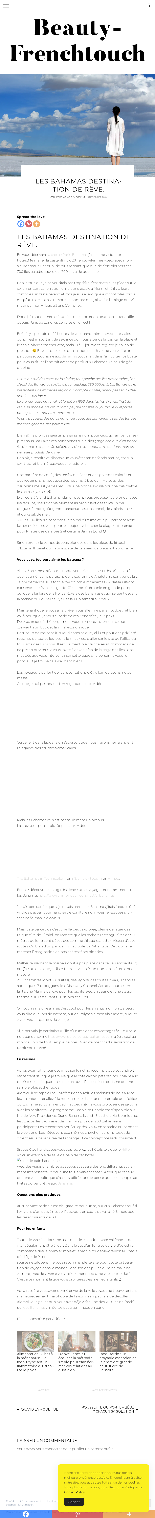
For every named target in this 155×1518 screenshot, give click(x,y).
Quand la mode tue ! (40, 1409)
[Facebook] (20, 223)
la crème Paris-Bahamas (67, 255)
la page (105, 650)
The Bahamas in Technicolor (40, 878)
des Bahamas (34, 1308)
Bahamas (69, 356)
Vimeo (113, 878)
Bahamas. (48, 644)
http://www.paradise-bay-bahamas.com (80, 1037)
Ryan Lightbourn (87, 878)
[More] (36, 223)
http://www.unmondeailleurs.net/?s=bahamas (76, 895)
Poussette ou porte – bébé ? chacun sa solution (108, 1409)
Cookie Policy (74, 1492)
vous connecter (49, 1449)
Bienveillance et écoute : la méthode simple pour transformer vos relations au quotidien (76, 1362)
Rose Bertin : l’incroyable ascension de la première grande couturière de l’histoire (118, 1362)
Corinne (81, 197)
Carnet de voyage (61, 197)
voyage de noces (105, 1390)
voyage (45, 1390)
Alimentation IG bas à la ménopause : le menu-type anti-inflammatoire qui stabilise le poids (35, 1362)
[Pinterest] (28, 223)
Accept (74, 1502)
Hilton (126, 1149)
